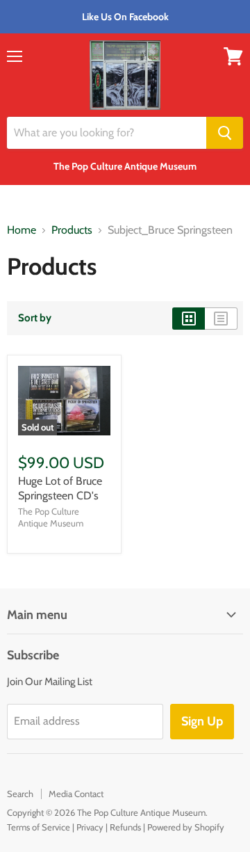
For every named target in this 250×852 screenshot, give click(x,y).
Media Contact (76, 793)
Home (21, 230)
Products (71, 230)
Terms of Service (38, 827)
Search (20, 793)
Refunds (125, 827)
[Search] (224, 133)
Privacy (89, 827)
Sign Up (202, 721)
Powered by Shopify (185, 827)
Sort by (34, 318)
